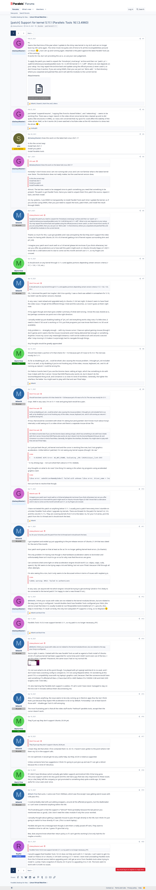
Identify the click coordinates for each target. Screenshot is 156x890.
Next (29, 33)
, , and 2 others (44, 104)
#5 (143, 211)
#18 (143, 770)
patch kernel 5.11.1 (51, 26)
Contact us (109, 888)
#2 (143, 109)
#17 (143, 736)
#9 (143, 389)
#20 (143, 842)
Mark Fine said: (34, 283)
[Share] (140, 38)
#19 (143, 790)
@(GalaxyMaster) (34, 138)
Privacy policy (132, 888)
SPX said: (32, 161)
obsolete (40, 26)
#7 (143, 279)
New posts (14, 13)
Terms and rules (120, 888)
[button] (33, 9)
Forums (15, 9)
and (38, 613)
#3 (143, 134)
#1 (143, 39)
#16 (143, 716)
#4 (143, 157)
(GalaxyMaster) (17, 26)
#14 (143, 639)
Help (140, 888)
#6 (143, 259)
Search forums (24, 13)
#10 (143, 489)
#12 (143, 597)
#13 (143, 619)
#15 (143, 694)
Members (40, 9)
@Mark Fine (32, 794)
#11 (143, 526)
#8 (143, 349)
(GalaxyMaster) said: (36, 215)
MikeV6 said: (33, 494)
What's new (26, 9)
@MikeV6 (31, 600)
